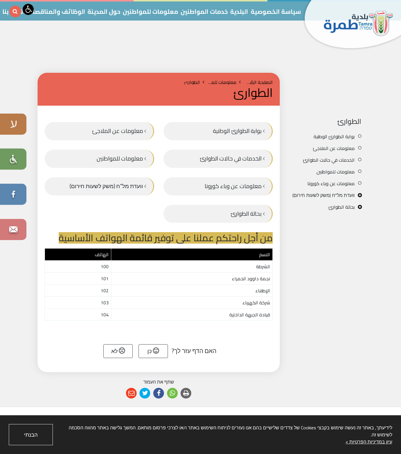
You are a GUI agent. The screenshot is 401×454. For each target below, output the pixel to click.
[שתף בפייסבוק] (158, 393)
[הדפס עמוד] (186, 393)
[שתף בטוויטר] (145, 393)
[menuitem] (326, 136)
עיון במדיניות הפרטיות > (369, 441)
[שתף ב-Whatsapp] (172, 393)
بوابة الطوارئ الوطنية (334, 136)
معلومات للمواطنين (335, 171)
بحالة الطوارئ (341, 206)
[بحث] (15, 11)
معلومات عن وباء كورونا (331, 183)
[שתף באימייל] (131, 393)
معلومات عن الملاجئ (334, 148)
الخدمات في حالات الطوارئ (329, 160)
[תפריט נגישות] (28, 9)
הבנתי (31, 435)
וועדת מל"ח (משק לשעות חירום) (323, 195)
